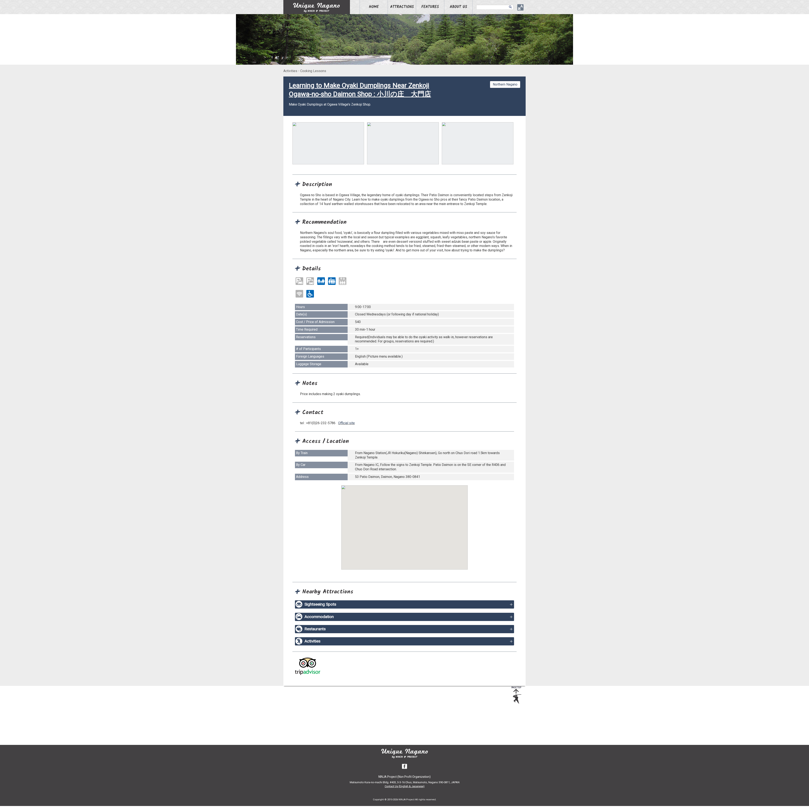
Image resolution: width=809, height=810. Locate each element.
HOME (374, 7)
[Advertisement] (401, 715)
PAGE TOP (516, 687)
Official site (346, 423)
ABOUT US (458, 7)
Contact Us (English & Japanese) (405, 786)
